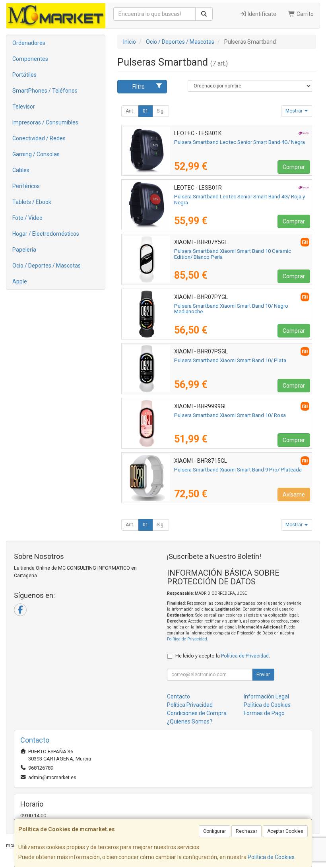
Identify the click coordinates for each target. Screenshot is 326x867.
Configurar (214, 831)
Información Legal (266, 696)
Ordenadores (28, 43)
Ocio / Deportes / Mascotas (46, 265)
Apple (19, 281)
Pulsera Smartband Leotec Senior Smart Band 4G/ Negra (239, 142)
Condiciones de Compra (197, 713)
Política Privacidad (190, 705)
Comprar (294, 167)
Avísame (294, 494)
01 (145, 111)
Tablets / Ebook (31, 202)
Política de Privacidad (187, 639)
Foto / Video (27, 218)
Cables (20, 170)
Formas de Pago (264, 713)
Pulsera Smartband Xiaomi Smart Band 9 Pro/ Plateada (238, 470)
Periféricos (26, 186)
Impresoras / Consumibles (45, 122)
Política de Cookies (271, 857)
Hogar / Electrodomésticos (45, 234)
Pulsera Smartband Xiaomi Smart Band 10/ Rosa (230, 415)
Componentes (30, 59)
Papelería (24, 249)
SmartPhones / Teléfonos (45, 90)
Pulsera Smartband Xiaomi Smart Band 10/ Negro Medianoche (231, 309)
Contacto (178, 696)
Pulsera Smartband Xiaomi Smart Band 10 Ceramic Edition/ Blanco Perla (232, 254)
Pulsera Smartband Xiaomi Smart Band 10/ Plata (230, 360)
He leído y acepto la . (222, 656)
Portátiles (24, 75)
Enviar (263, 674)
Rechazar (246, 831)
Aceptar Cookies (285, 831)
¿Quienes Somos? (189, 721)
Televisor (23, 106)
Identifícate (261, 14)
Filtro (138, 86)
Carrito (304, 14)
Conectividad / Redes (39, 138)
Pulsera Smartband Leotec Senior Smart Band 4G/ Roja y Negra (239, 200)
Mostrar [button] (294, 111)
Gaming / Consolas (36, 154)
